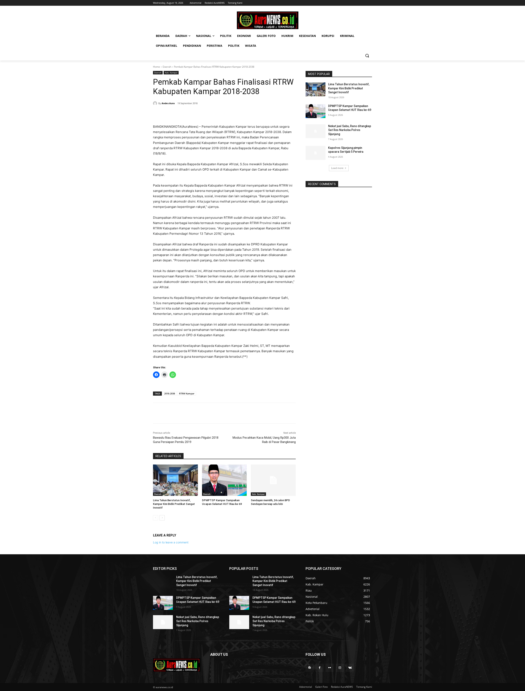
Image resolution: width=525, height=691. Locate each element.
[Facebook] (181, 114)
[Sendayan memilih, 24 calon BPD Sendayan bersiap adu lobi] (273, 480)
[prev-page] (155, 517)
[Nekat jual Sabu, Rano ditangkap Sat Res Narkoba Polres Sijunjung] (315, 131)
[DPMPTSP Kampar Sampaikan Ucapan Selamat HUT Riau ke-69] (224, 480)
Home (156, 66)
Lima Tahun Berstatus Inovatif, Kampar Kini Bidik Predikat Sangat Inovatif (174, 504)
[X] (191, 114)
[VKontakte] (350, 668)
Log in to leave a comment (170, 542)
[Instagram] (340, 668)
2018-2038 (169, 393)
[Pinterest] (200, 114)
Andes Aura (168, 103)
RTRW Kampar (186, 393)
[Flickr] (330, 668)
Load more (337, 168)
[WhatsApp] (209, 114)
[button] (367, 55)
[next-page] (162, 517)
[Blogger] (310, 668)
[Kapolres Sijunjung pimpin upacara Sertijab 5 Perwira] (315, 153)
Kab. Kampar (171, 72)
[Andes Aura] (155, 103)
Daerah (167, 66)
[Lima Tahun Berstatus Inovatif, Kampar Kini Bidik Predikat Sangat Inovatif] (175, 480)
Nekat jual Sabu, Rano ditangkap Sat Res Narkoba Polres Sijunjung (349, 130)
